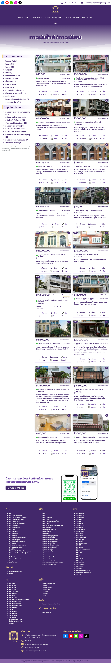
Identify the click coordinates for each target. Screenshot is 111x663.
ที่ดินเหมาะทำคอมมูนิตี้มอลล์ (50, 541)
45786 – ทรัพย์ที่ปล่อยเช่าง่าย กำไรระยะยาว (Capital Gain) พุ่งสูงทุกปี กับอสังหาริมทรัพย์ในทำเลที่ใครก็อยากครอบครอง (89, 398)
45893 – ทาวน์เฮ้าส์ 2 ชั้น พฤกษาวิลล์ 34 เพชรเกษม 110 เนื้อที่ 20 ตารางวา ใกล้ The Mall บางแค (51, 127)
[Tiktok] (20, 2)
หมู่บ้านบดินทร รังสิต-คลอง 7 (17, 537)
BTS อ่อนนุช (79, 551)
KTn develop (85, 660)
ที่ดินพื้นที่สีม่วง (46, 531)
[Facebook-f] (2, 2)
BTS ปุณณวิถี (80, 525)
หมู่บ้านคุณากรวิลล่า (14, 527)
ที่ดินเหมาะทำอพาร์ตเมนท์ (49, 547)
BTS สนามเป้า (80, 541)
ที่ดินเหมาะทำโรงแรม (48, 555)
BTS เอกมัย (79, 561)
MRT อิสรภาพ (13, 615)
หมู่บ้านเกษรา (12, 543)
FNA (83, 17)
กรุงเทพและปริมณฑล (48, 584)
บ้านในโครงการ (13, 563)
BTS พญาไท (79, 527)
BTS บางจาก (79, 521)
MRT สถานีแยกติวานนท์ (15, 605)
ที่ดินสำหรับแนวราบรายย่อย (50, 539)
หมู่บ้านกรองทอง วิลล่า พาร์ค (17, 523)
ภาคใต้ (44, 595)
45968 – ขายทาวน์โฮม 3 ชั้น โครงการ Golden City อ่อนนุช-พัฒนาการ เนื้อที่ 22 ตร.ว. (90, 303)
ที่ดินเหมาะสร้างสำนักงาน (49, 557)
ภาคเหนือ (45, 594)
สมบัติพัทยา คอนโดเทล (15, 571)
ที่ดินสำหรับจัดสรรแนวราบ (50, 535)
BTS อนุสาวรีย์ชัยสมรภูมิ (83, 549)
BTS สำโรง (79, 545)
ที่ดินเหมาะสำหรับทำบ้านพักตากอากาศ (20, 551)
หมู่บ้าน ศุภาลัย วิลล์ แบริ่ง (16, 519)
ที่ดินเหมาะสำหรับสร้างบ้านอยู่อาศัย (19, 553)
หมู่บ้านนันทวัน (13, 535)
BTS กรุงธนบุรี (80, 513)
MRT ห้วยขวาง (13, 613)
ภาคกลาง (45, 586)
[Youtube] (7, 2)
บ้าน (10, 513)
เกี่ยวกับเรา (76, 17)
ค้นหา (27, 17)
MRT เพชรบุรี (12, 617)
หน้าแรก (21, 17)
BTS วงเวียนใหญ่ (81, 537)
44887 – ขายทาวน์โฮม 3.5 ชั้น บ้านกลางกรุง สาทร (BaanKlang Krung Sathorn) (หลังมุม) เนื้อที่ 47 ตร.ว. (52, 349)
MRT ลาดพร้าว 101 (14, 594)
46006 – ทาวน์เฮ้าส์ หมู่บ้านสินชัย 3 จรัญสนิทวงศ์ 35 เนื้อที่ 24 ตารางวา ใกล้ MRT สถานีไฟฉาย (90, 85)
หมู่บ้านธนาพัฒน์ (13, 531)
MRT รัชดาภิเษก (13, 591)
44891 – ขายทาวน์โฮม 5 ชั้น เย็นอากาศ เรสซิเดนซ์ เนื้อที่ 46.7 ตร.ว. (90, 260)
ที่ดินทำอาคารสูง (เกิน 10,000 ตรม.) (52, 525)
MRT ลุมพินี (12, 595)
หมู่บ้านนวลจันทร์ (14, 533)
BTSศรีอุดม (79, 567)
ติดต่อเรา (90, 17)
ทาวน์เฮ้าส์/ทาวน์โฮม (65, 74)
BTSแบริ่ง (79, 569)
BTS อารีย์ (79, 553)
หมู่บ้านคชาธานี (13, 525)
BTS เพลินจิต (80, 559)
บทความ (61, 17)
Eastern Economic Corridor (51, 604)
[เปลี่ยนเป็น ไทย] (55, 23)
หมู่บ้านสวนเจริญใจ (14, 539)
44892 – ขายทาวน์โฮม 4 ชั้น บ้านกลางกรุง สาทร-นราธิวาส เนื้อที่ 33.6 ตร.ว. (52, 262)
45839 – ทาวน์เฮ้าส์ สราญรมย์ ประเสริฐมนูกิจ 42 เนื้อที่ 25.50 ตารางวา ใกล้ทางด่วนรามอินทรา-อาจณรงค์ (52, 216)
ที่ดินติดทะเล (46, 519)
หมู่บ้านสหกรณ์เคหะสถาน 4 (17, 541)
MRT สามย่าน (13, 607)
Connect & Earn (49, 295)
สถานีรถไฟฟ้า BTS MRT (83, 571)
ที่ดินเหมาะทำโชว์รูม (47, 551)
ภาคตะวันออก (46, 590)
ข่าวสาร (68, 17)
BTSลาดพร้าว (80, 563)
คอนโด (11, 573)
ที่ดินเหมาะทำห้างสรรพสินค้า (50, 545)
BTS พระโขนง (80, 531)
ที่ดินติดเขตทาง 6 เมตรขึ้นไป (50, 521)
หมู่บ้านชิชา (12, 529)
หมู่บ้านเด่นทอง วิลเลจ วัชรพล (17, 545)
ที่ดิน (43, 513)
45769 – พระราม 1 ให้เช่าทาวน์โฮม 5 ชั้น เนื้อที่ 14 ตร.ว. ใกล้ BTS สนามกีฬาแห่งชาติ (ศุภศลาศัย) (51, 441)
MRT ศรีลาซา (13, 597)
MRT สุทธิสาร (13, 611)
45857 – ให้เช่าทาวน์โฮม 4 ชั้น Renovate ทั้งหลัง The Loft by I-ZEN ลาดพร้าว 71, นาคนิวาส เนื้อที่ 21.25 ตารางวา (89, 171)
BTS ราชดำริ (79, 533)
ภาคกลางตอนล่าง (47, 588)
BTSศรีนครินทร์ (80, 565)
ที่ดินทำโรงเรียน (46, 527)
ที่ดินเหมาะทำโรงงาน (48, 553)
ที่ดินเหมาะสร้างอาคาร (48, 559)
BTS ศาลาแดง (80, 539)
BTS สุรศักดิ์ (79, 547)
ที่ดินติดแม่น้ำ (46, 523)
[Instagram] (15, 2)
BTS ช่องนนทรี (80, 515)
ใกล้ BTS (78, 575)
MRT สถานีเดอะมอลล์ (15, 603)
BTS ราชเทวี (79, 535)
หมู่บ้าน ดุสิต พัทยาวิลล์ (15, 515)
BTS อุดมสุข (79, 555)
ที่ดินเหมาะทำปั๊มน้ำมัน (48, 543)
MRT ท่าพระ (12, 584)
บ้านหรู (11, 561)
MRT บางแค (12, 588)
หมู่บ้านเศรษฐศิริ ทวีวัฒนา (16, 547)
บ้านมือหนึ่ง (12, 557)
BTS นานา (79, 519)
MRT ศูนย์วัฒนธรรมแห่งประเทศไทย (19, 599)
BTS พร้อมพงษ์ (80, 529)
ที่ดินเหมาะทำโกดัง (47, 549)
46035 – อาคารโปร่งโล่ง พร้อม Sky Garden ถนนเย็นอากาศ (52, 308)
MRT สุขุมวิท (12, 609)
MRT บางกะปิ (12, 586)
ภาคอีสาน (45, 591)
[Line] (11, 2)
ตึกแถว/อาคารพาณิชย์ (58, 295)
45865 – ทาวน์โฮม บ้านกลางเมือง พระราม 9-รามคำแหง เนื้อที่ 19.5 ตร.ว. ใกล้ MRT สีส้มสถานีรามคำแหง (89, 129)
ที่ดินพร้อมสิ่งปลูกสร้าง (49, 529)
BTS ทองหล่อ (80, 517)
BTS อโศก (79, 557)
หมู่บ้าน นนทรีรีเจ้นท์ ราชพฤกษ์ (17, 517)
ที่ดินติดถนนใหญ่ (47, 517)
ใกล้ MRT (11, 623)
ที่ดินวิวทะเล (45, 533)
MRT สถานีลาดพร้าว (14, 601)
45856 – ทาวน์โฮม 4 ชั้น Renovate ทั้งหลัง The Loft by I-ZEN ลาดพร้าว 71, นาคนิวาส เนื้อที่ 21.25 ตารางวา (52, 171)
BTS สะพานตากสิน (81, 543)
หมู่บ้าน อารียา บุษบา (14, 521)
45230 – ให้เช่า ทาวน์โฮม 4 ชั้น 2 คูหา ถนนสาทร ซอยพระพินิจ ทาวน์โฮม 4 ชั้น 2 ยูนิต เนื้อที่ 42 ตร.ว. (90, 216)
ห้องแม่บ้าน (12, 549)
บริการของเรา (38, 17)
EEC (49, 17)
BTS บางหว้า (79, 523)
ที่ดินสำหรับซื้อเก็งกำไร (49, 537)
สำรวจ (54, 17)
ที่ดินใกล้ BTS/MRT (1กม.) (49, 565)
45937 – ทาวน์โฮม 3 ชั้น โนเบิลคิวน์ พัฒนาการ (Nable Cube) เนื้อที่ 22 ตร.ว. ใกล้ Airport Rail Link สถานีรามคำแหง (53, 83)
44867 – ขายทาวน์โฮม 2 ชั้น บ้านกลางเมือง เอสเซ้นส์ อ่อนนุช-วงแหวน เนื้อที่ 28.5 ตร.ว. (89, 441)
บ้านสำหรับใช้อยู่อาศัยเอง (16, 559)
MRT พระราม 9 (13, 590)
